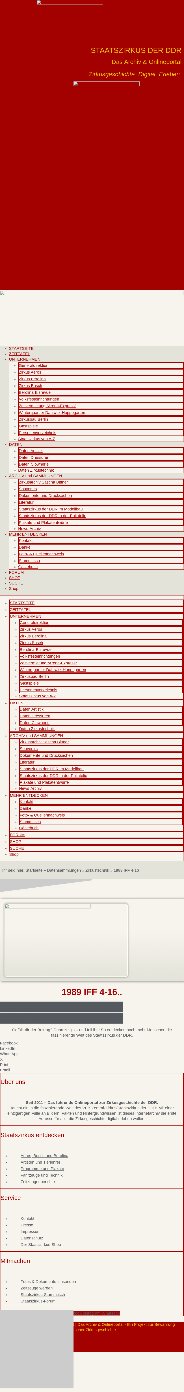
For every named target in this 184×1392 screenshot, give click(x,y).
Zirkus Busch (30, 385)
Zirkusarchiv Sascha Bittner (43, 482)
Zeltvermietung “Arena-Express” (47, 406)
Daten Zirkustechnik (36, 470)
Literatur (26, 502)
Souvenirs (28, 489)
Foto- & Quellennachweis (41, 554)
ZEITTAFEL (19, 354)
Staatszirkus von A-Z (36, 439)
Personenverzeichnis (37, 433)
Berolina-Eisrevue (35, 392)
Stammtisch (29, 560)
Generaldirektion (33, 365)
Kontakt (25, 540)
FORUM (16, 572)
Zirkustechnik (97, 870)
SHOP (14, 578)
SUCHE (16, 583)
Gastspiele (28, 426)
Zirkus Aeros (30, 372)
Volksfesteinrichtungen (39, 399)
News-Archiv (29, 528)
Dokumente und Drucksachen (45, 495)
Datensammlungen (64, 870)
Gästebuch (28, 567)
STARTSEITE (21, 348)
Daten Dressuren (34, 457)
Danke (24, 547)
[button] (92, 1043)
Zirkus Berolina (32, 379)
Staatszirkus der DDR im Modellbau (51, 509)
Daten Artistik (31, 451)
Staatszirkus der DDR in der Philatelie (52, 516)
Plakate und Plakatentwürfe (43, 522)
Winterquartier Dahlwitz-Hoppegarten (52, 412)
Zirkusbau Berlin (33, 419)
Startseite (34, 870)
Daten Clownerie (34, 464)
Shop (13, 588)
